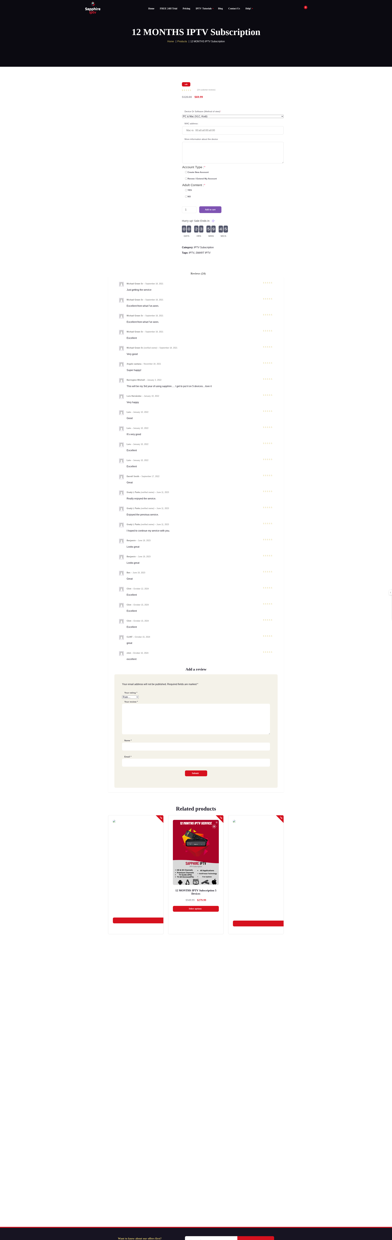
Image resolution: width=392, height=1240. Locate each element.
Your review (131, 702)
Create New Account (198, 172)
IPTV (191, 252)
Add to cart (210, 209)
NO (189, 196)
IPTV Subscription (204, 247)
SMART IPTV (203, 252)
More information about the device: (201, 139)
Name (128, 740)
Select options (195, 909)
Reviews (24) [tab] (198, 273)
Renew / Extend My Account (202, 178)
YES (190, 190)
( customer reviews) (206, 90)
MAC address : (192, 123)
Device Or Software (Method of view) (208, 111)
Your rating (130, 692)
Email (127, 756)
